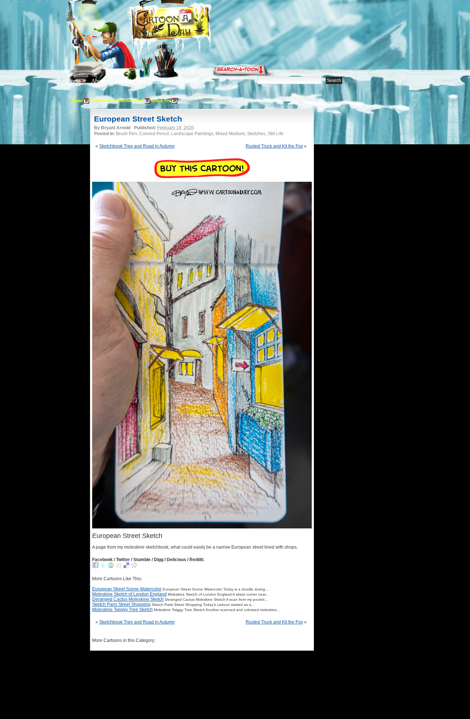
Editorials (126, 80)
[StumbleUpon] (111, 566)
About (98, 80)
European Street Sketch (138, 119)
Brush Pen (161, 100)
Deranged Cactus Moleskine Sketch (128, 599)
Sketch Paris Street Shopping (121, 604)
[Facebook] (95, 566)
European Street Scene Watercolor (127, 589)
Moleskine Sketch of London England (129, 594)
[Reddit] (134, 566)
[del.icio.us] (126, 566)
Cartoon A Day (188, 24)
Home (74, 80)
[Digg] (119, 566)
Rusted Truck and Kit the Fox (274, 146)
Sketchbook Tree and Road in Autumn (137, 146)
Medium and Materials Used (117, 100)
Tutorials (157, 80)
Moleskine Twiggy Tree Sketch (122, 609)
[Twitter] (103, 566)
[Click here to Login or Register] (357, 68)
